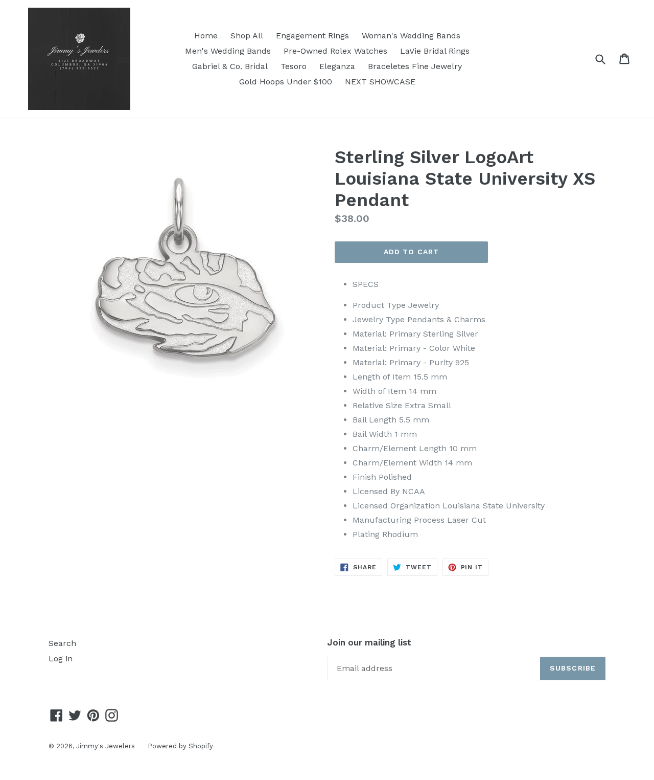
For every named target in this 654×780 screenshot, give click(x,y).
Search (62, 643)
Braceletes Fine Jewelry (415, 66)
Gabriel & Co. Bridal (230, 66)
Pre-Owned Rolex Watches (335, 51)
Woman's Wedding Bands (411, 35)
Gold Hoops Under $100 (285, 81)
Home (206, 35)
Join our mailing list (369, 642)
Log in (61, 658)
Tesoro (294, 66)
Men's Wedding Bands (228, 51)
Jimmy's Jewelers (105, 746)
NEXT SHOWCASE (380, 81)
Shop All (246, 35)
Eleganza (337, 66)
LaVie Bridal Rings (435, 51)
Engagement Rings (312, 35)
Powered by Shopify (180, 746)
